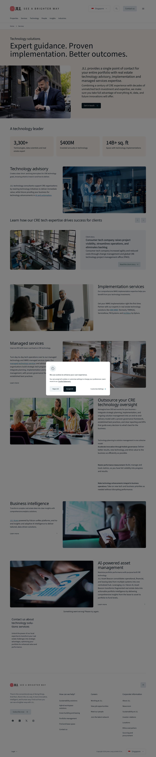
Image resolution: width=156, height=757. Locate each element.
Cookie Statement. (64, 381)
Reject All (56, 389)
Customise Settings (98, 389)
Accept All (69, 389)
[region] (78, 378)
